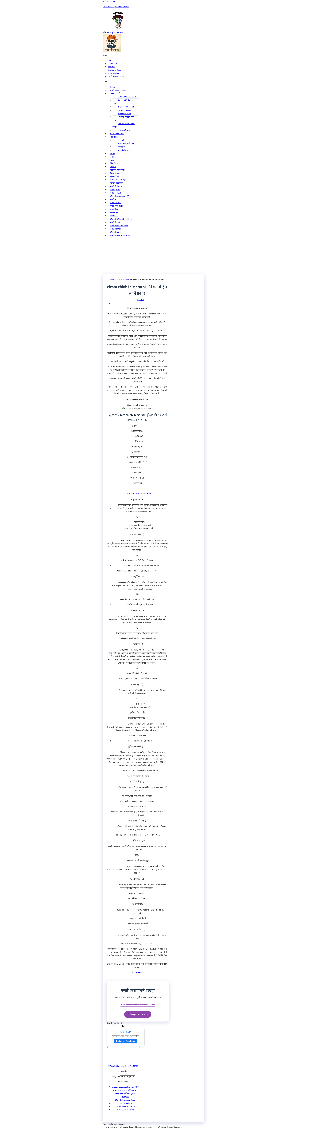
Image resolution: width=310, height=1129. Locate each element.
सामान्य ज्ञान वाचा (116, 183)
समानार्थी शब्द (115, 176)
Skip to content (109, 1)
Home (112, 87)
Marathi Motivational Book (140, 493)
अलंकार (113, 166)
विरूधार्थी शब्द (115, 173)
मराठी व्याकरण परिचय (122, 279)
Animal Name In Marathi (125, 1106)
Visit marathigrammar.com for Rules (137, 1004)
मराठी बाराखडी (115, 193)
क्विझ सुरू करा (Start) (138, 1014)
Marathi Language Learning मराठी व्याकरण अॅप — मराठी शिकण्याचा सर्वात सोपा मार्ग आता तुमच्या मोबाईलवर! (125, 1091)
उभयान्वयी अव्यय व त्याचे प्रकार (123, 125)
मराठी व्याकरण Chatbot (117, 76)
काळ (112, 160)
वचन (112, 157)
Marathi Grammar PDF (119, 196)
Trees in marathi (125, 1103)
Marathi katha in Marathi (120, 235)
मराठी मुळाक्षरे (115, 189)
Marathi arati (115, 232)
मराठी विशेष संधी (124, 150)
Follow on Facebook (125, 1041)
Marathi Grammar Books (125, 1100)
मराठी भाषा (114, 199)
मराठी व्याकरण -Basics (118, 90)
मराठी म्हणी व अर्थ (116, 206)
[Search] (123, 1026)
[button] (121, 55)
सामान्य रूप (114, 212)
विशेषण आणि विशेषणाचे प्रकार (123, 102)
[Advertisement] (155, 256)
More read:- (137, 972)
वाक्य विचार (114, 209)
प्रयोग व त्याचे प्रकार (117, 133)
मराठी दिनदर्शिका (116, 222)
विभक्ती (112, 153)
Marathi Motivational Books (121, 219)
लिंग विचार (114, 163)
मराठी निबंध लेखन (116, 186)
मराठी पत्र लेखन (115, 202)
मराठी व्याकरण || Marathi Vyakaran (116, 6)
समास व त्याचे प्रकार (117, 170)
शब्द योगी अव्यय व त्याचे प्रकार (123, 118)
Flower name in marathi (125, 1110)
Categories (115, 1076)
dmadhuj (140, 300)
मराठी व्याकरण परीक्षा (118, 180)
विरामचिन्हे (114, 216)
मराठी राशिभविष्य (116, 229)
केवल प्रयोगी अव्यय (124, 130)
